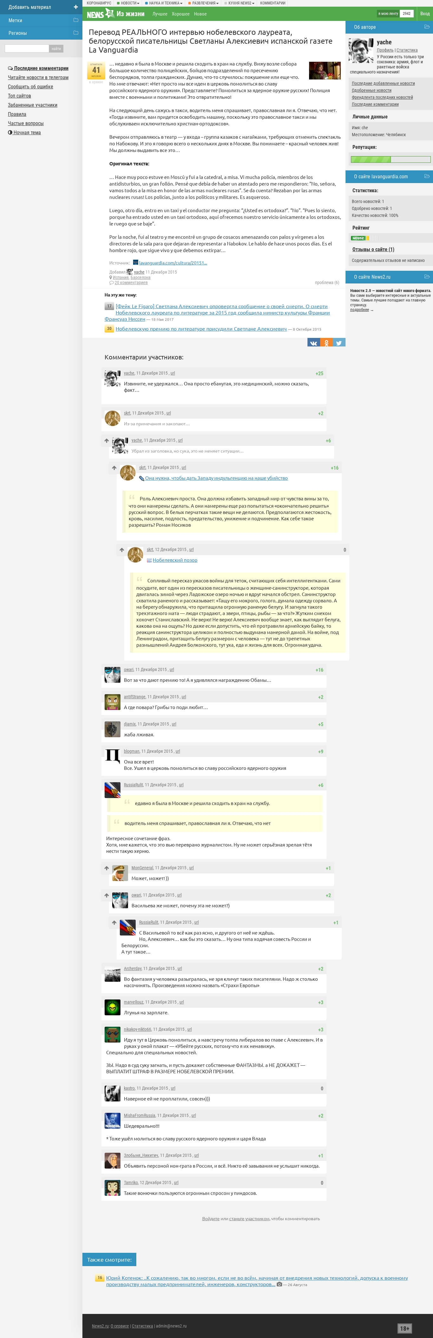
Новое (200, 14)
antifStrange (134, 696)
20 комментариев (131, 282)
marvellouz (133, 1002)
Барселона (141, 277)
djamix (130, 723)
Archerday (132, 968)
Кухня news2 (240, 3)
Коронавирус (99, 3)
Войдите (211, 1218)
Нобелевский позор (175, 560)
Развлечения (204, 3)
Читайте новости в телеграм (38, 77)
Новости (128, 3)
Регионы (18, 33)
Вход (425, 13)
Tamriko (131, 1182)
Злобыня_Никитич (141, 1155)
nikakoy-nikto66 (137, 1029)
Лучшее (159, 14)
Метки (15, 20)
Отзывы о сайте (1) (373, 249)
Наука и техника (164, 3)
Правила (17, 114)
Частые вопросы (26, 123)
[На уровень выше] (106, 440)
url (173, 373)
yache (139, 272)
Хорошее (181, 14)
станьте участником (249, 1218)
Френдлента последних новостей (382, 97)
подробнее (359, 309)
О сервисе (120, 1325)
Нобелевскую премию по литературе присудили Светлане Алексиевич (201, 328)
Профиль (385, 50)
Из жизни (131, 14)
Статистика (407, 50)
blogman (131, 751)
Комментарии (272, 3)
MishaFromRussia (139, 1115)
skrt (127, 412)
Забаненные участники (32, 105)
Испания (121, 277)
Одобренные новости (371, 90)
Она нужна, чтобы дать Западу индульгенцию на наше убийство (216, 478)
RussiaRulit (133, 784)
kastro (129, 1088)
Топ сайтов (19, 96)
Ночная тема (26, 133)
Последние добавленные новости (383, 83)
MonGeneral (142, 867)
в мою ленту (388, 13)
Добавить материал (30, 7)
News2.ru (100, 1325)
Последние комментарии (375, 104)
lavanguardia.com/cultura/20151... (173, 262)
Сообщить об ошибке (30, 87)
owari (128, 669)
